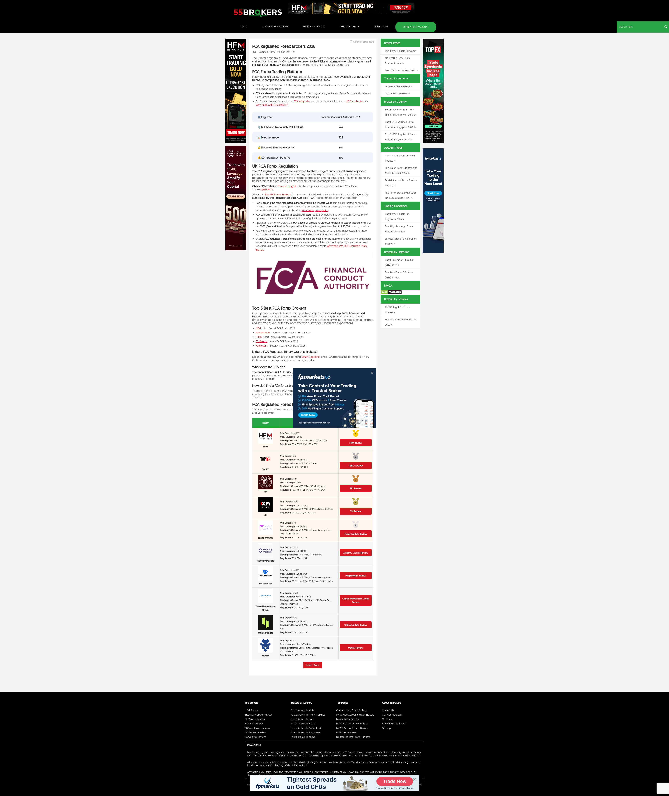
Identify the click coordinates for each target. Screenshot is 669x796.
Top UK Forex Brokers (278, 194)
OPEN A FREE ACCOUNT (416, 26)
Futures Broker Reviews (397, 86)
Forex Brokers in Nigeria (303, 723)
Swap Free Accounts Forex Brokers (355, 714)
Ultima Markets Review (355, 625)
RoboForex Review (255, 737)
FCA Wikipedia (302, 101)
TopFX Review (356, 465)
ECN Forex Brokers (346, 732)
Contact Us (381, 26)
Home (243, 26)
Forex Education (349, 26)
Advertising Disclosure (394, 723)
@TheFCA (267, 189)
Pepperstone (263, 332)
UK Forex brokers (355, 101)
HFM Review (355, 442)
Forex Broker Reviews (274, 26)
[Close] (372, 372)
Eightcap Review (254, 723)
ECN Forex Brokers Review (399, 50)
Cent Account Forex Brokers (351, 710)
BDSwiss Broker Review (257, 728)
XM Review (355, 511)
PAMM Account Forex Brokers (352, 728)
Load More (312, 665)
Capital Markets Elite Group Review (355, 600)
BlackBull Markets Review (258, 714)
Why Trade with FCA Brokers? (272, 104)
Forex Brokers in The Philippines (308, 714)
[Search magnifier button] (666, 27)
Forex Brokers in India (302, 710)
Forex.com (261, 345)
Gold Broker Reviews (396, 93)
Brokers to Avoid (313, 26)
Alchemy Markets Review (355, 552)
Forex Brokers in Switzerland (306, 728)
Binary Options (311, 357)
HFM (258, 328)
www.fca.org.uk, (287, 186)
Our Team (387, 719)
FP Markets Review (255, 719)
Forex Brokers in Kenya (303, 737)
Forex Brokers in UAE (302, 719)
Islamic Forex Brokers (347, 719)
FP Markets (261, 341)
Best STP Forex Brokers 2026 (400, 70)
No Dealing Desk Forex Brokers (353, 737)
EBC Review (356, 488)
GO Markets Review (255, 732)
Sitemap (386, 728)
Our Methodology (392, 714)
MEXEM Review (355, 647)
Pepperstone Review (355, 575)
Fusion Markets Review (356, 534)
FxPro (259, 337)
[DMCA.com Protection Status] (391, 293)
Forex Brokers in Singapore (305, 732)
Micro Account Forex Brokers (352, 723)
